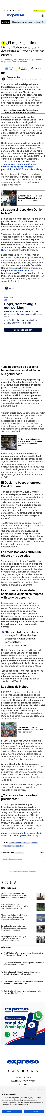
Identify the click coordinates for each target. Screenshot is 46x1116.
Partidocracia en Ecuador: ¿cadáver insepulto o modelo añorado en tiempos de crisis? (30, 442)
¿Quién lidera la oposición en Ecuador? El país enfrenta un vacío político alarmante (30, 198)
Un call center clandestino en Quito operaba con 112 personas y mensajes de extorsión (14, 928)
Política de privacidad (36, 1090)
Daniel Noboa (15, 843)
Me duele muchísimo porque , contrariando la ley (21, 165)
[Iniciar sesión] (42, 16)
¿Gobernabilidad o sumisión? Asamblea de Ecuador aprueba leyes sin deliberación (20, 111)
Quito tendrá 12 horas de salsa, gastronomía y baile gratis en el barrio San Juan (22, 992)
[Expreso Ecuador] (23, 1065)
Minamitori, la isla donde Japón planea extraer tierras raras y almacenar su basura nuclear (14, 917)
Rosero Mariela (13, 77)
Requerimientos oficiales (23, 1081)
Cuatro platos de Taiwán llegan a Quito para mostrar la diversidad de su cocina (13, 938)
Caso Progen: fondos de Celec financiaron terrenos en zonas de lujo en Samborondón (24, 982)
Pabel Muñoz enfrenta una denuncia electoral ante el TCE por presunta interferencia (23, 954)
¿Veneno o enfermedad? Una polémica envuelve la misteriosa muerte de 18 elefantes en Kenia (14, 895)
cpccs (34, 843)
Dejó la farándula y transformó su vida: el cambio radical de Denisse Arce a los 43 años (22, 973)
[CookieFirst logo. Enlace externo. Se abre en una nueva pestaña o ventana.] (2, 1092)
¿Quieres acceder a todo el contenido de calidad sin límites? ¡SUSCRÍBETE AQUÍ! (21, 834)
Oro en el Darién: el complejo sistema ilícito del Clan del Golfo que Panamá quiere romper (14, 906)
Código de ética (23, 1077)
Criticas (26, 843)
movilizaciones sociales (13, 846)
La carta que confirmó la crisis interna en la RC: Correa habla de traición (30, 729)
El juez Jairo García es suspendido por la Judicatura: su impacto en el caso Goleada (24, 963)
